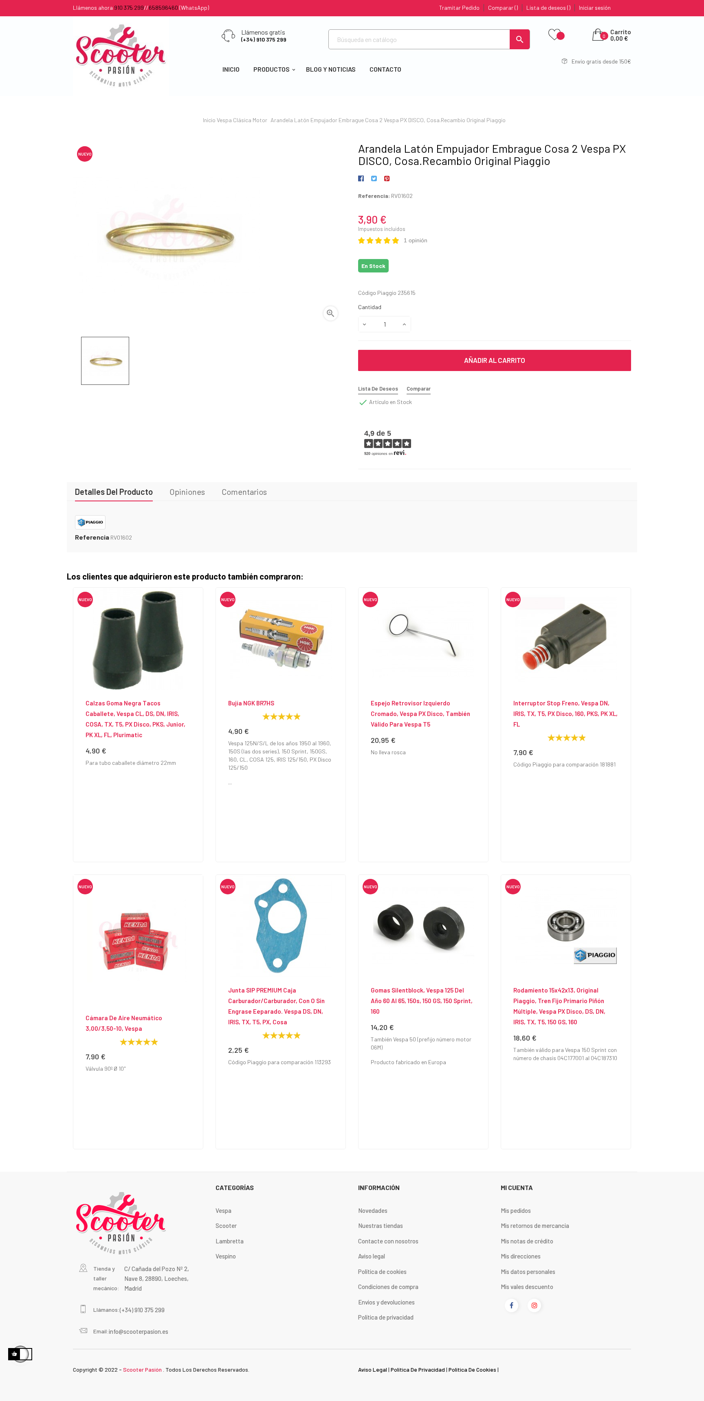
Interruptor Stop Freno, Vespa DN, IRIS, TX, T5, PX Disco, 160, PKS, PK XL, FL (565, 713)
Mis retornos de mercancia (535, 1225)
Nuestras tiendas (380, 1225)
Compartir (362, 178)
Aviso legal (371, 1256)
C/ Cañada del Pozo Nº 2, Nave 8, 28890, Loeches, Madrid (156, 1278)
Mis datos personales (528, 1271)
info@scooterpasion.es (138, 1331)
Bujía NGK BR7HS (251, 703)
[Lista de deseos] (554, 35)
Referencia (92, 537)
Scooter (226, 1225)
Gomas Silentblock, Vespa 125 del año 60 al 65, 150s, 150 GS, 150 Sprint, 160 (422, 1000)
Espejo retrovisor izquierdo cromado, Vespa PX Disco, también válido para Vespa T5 (420, 713)
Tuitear (374, 178)
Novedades (372, 1210)
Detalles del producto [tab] (114, 491)
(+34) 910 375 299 (263, 39)
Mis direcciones (521, 1256)
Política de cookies (382, 1271)
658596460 (163, 7)
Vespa (223, 1210)
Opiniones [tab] (187, 491)
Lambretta (230, 1241)
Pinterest (387, 178)
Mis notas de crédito (527, 1241)
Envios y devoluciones (386, 1302)
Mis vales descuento (527, 1286)
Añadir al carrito (494, 360)
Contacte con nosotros (388, 1241)
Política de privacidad (386, 1317)
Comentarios (244, 491)
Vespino (226, 1256)
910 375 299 (129, 7)
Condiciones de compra (388, 1286)
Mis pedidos (516, 1210)
